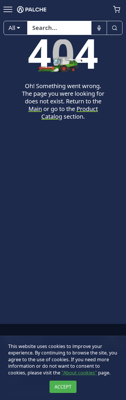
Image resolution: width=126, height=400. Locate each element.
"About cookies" (79, 372)
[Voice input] (99, 28)
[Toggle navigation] (8, 9)
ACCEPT (63, 387)
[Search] (114, 28)
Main (35, 109)
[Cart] (116, 9)
